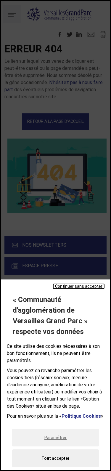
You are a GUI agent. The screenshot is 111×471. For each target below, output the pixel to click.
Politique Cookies (81, 416)
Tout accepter (55, 458)
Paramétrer (55, 437)
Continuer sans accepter (78, 286)
